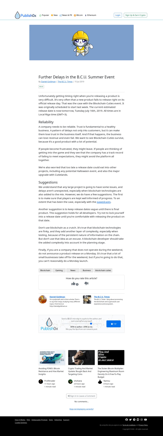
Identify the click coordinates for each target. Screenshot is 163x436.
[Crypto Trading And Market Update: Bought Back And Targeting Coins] (81, 357)
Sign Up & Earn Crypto (135, 15)
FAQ (28, 420)
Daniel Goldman (48, 81)
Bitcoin (79, 15)
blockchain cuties (103, 270)
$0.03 (41, 86)
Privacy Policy (143, 425)
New (55, 15)
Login (117, 15)
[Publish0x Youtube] (146, 419)
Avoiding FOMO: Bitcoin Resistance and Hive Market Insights (51, 371)
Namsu (107, 381)
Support (66, 420)
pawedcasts (104, 202)
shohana (78, 381)
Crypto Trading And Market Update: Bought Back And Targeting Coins (80, 371)
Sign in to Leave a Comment (82, 396)
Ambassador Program (39, 420)
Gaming (59, 270)
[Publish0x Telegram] (135, 419)
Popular (45, 15)
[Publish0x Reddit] (138, 419)
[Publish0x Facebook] (127, 419)
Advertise (58, 420)
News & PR (67, 15)
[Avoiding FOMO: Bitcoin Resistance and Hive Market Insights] (52, 357)
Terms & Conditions (129, 425)
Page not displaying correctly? (82, 409)
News (72, 270)
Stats (51, 420)
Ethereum (91, 15)
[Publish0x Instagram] (142, 419)
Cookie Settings (21, 423)
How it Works (20, 420)
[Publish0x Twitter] (131, 419)
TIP (114, 324)
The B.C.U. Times (65, 81)
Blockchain (45, 270)
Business (87, 270)
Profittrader (49, 381)
